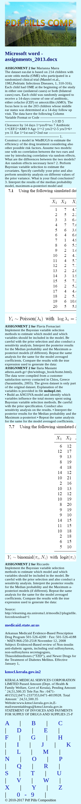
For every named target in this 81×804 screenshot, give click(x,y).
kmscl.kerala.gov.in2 (23, 672)
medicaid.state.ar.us (22, 625)
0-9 (28, 794)
